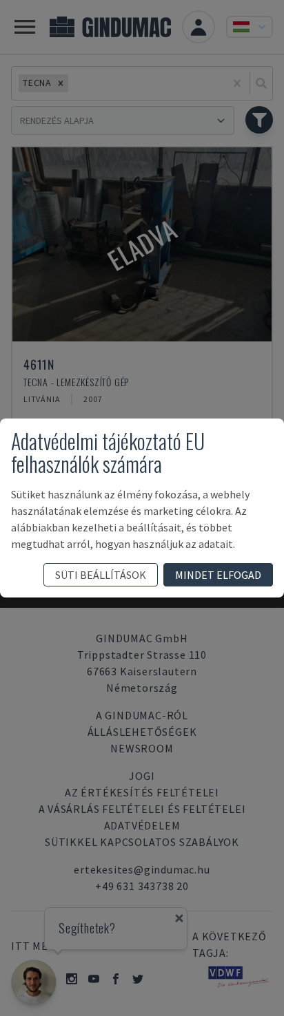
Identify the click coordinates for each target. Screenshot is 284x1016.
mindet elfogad (218, 575)
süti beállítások (100, 575)
